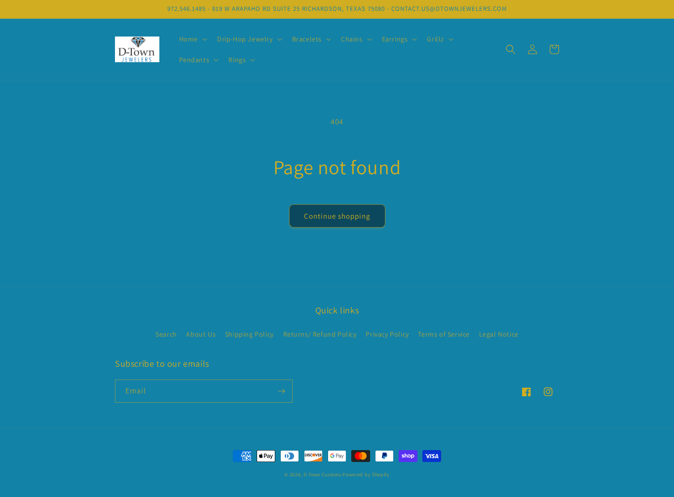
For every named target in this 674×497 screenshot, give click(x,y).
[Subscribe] (281, 391)
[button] (192, 39)
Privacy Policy (387, 334)
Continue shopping (337, 216)
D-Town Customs (322, 474)
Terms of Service (444, 334)
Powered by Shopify (366, 474)
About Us (201, 334)
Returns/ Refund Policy (320, 334)
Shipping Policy (249, 334)
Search (166, 334)
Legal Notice (499, 334)
